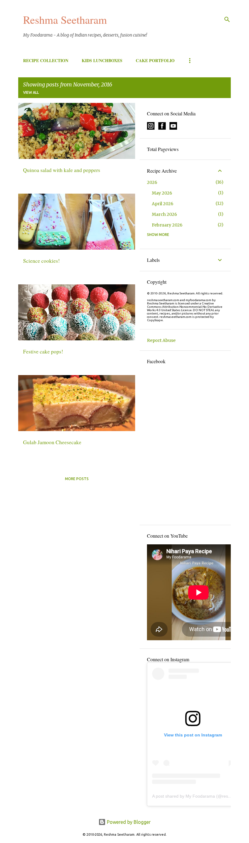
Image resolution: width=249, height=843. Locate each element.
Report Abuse (161, 340)
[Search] (227, 19)
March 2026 (164, 214)
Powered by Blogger (128, 822)
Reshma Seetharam (65, 19)
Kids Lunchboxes (102, 60)
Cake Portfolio (155, 60)
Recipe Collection (45, 60)
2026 (152, 182)
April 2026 (162, 203)
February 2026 (167, 225)
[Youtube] (173, 128)
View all (31, 92)
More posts (77, 479)
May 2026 (162, 193)
